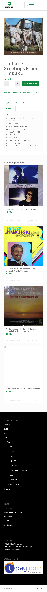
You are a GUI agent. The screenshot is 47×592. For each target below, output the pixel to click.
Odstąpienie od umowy (13, 512)
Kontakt (7, 489)
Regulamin (8, 508)
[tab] (8, 103)
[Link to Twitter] (38, 589)
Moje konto (8, 516)
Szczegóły (33, 221)
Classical (13, 480)
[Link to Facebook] (41, 589)
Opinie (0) (9, 108)
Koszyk (6, 521)
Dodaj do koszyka (30, 83)
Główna (7, 425)
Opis (8, 103)
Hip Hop (13, 461)
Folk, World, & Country (18, 470)
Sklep (6, 437)
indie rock (36, 92)
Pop (11, 456)
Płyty (23, 92)
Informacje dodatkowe (23, 103)
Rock (28, 92)
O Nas (6, 433)
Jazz (11, 475)
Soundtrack (14, 484)
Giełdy (6, 429)
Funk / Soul (14, 465)
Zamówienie (8, 525)
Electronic (13, 451)
